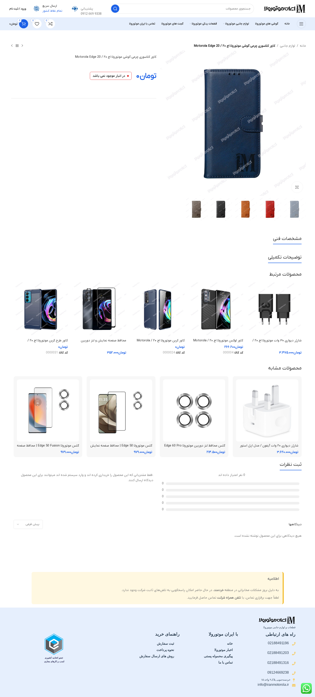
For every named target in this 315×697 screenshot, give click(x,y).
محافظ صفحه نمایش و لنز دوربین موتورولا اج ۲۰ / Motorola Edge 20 (102, 342)
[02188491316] (294, 663)
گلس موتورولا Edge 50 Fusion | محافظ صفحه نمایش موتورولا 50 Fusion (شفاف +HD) (48, 447)
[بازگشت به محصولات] (17, 45)
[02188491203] (294, 653)
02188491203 (278, 653)
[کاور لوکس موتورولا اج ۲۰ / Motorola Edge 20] (216, 309)
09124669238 (278, 672)
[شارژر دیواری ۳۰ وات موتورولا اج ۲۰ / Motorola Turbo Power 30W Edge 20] (274, 309)
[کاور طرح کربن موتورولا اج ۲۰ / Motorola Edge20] (41, 309)
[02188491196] (294, 644)
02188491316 (278, 663)
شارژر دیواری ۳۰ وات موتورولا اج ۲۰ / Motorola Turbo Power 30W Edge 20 (275, 342)
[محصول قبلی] (22, 45)
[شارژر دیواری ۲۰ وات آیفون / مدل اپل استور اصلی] (267, 410)
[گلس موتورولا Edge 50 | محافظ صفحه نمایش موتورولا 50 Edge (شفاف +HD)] (121, 410)
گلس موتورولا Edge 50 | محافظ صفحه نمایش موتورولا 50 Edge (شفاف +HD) (121, 447)
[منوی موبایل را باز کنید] (301, 23)
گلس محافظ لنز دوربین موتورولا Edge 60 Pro (194, 445)
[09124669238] (294, 673)
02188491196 (278, 643)
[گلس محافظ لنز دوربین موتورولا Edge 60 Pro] (194, 410)
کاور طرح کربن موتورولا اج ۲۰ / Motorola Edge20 (47, 342)
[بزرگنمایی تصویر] (297, 187)
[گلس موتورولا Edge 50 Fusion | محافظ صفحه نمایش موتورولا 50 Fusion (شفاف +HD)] (48, 410)
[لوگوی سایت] (284, 8)
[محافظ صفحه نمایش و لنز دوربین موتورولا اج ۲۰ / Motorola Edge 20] (99, 309)
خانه (303, 46)
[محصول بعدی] (12, 45)
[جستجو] (115, 9)
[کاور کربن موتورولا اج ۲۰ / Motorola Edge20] (158, 309)
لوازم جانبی (287, 46)
